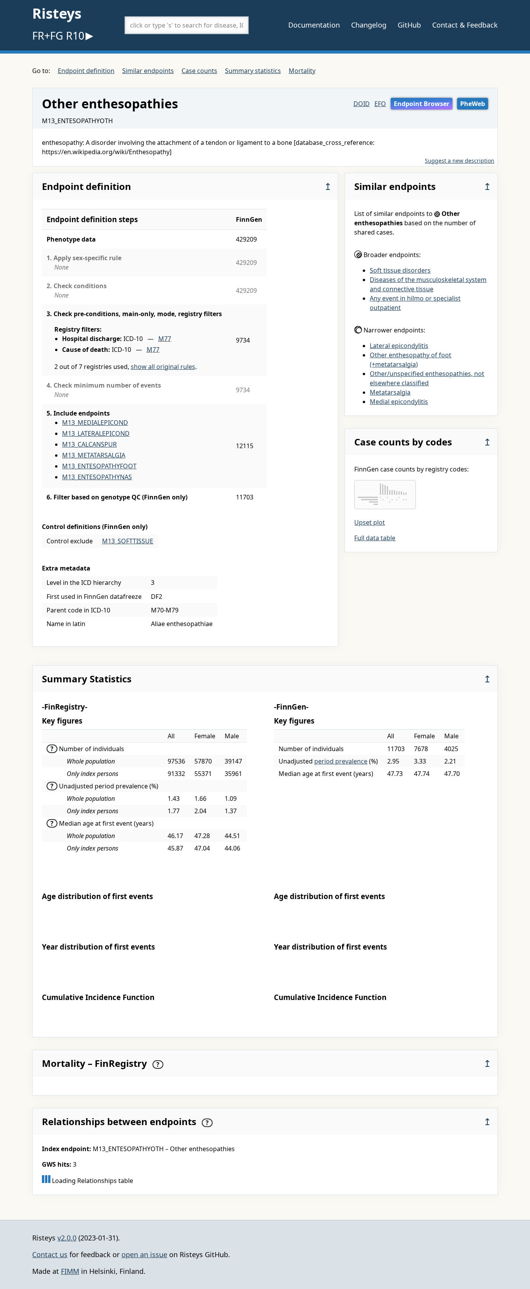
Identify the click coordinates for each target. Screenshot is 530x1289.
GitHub (409, 25)
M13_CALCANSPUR (89, 444)
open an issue (144, 1254)
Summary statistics (253, 70)
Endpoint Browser (421, 103)
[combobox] (187, 25)
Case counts (199, 70)
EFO (380, 103)
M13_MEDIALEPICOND (95, 422)
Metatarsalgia (390, 392)
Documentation (314, 25)
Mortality (302, 70)
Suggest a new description (459, 160)
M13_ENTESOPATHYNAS (97, 477)
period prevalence (340, 761)
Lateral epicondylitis (399, 345)
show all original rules (163, 366)
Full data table (374, 538)
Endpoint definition (86, 70)
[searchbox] (187, 25)
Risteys (56, 13)
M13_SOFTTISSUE (127, 541)
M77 (164, 338)
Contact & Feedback (465, 25)
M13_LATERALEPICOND (96, 433)
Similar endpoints (148, 70)
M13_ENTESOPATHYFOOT (99, 466)
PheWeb (472, 103)
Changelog (368, 25)
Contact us (50, 1254)
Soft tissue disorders (400, 270)
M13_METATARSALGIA (93, 455)
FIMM (70, 1271)
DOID (361, 103)
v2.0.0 (66, 1237)
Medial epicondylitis (399, 401)
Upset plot (369, 522)
